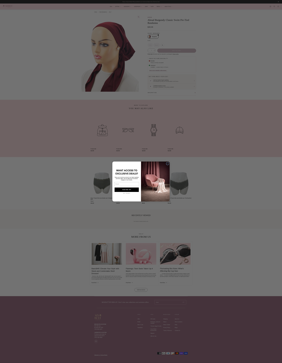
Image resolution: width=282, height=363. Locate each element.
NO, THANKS (126, 193)
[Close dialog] (167, 163)
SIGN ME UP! (126, 189)
